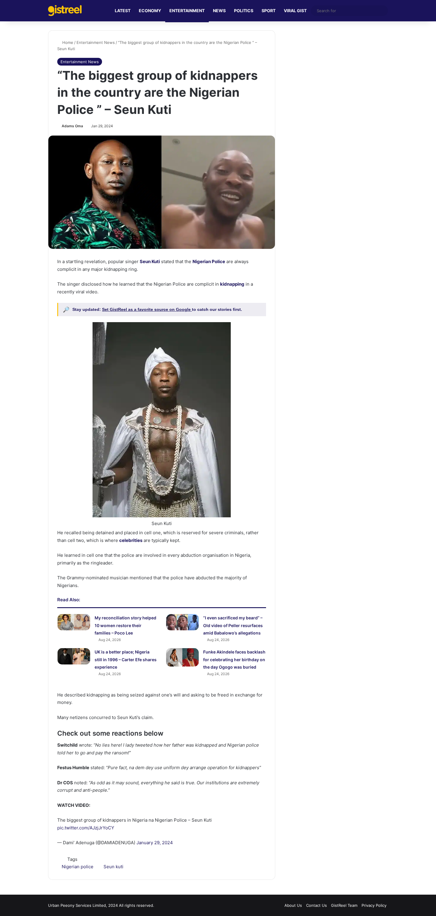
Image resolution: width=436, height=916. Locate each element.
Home (67, 42)
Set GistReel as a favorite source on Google (147, 309)
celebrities (130, 540)
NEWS (219, 10)
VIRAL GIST (295, 10)
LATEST (123, 10)
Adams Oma (72, 126)
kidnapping (232, 284)
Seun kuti (113, 866)
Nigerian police (77, 866)
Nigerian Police (208, 261)
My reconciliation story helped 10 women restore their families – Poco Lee (125, 625)
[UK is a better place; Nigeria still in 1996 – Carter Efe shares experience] (74, 656)
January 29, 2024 (154, 842)
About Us (293, 905)
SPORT (269, 10)
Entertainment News (96, 42)
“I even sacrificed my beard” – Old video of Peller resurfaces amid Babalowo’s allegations (233, 625)
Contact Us (316, 905)
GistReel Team (344, 905)
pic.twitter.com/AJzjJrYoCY (85, 828)
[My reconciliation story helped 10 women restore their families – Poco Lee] (74, 622)
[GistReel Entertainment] (65, 10)
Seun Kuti (150, 261)
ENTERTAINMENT (187, 10)
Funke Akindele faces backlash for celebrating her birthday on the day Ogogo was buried (234, 659)
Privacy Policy (374, 905)
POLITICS (243, 10)
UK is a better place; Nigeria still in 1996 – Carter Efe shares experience (126, 659)
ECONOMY (150, 10)
